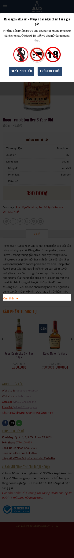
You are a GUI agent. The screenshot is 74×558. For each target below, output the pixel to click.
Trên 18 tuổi (50, 71)
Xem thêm (9, 298)
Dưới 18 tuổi (21, 71)
